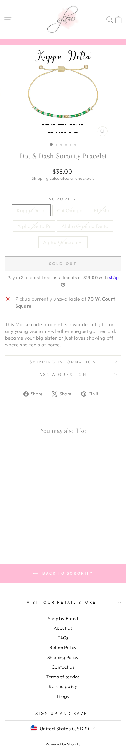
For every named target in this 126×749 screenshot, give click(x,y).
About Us (63, 628)
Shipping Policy (63, 657)
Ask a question (63, 374)
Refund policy (63, 686)
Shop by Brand (63, 618)
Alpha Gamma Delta (85, 226)
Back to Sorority (67, 573)
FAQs (63, 638)
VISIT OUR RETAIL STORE (61, 602)
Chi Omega (70, 210)
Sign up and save (61, 713)
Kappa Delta (31, 210)
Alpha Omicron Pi (63, 242)
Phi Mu (101, 210)
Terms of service (63, 676)
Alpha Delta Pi (33, 226)
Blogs (63, 696)
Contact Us (63, 667)
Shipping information (63, 361)
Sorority (63, 199)
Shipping (40, 178)
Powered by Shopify (63, 744)
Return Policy (62, 647)
